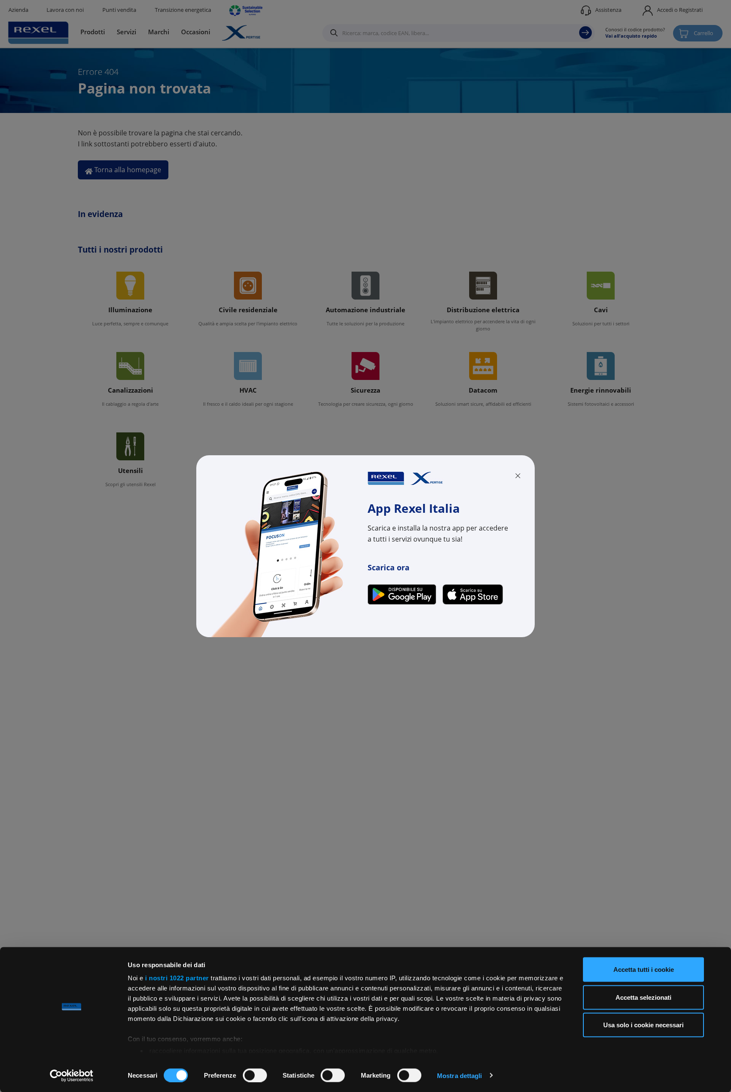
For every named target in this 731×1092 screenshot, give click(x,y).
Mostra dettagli (459, 1075)
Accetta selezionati (643, 997)
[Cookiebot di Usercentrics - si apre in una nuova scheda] (72, 1075)
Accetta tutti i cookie (643, 969)
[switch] (255, 1075)
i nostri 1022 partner (177, 978)
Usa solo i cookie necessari (643, 1025)
